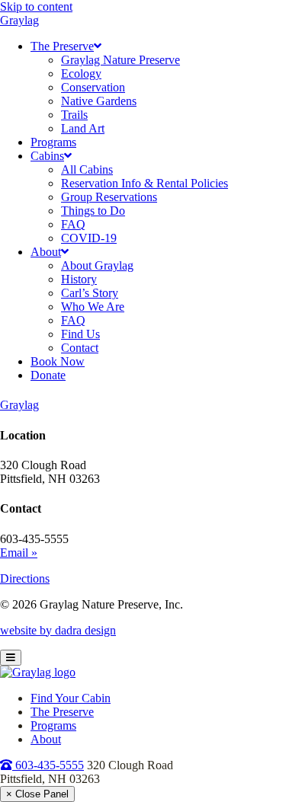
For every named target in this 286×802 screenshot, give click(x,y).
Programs (53, 725)
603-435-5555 (48, 765)
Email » (18, 552)
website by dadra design (58, 630)
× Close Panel (37, 794)
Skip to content (36, 6)
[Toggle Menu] (10, 658)
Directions (25, 578)
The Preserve (62, 711)
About (46, 739)
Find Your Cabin (71, 698)
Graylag (19, 20)
